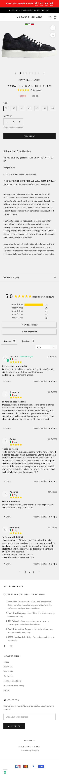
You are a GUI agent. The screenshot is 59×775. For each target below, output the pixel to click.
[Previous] (15, 73)
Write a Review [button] (31, 324)
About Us (7, 666)
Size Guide (8, 671)
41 (21, 108)
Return (6, 690)
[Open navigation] (4, 17)
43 (37, 108)
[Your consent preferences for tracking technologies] (5, 772)
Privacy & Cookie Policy (13, 685)
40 (14, 108)
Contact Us (8, 676)
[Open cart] (55, 17)
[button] (50, 381)
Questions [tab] (26, 341)
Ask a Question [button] (30, 331)
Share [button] (8, 381)
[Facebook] (4, 646)
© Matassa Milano (29, 747)
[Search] (50, 17)
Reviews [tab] (7, 341)
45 (52, 108)
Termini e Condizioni (12, 681)
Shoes (6, 662)
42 (29, 108)
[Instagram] (11, 646)
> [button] (39, 571)
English (28, 740)
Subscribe (14, 726)
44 (45, 108)
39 (6, 108)
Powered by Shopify (29, 750)
